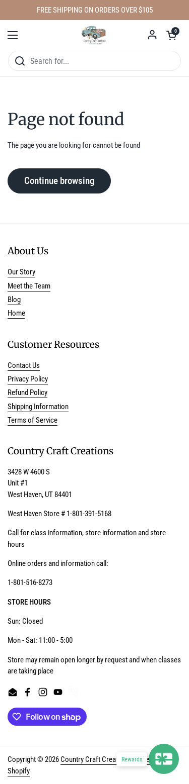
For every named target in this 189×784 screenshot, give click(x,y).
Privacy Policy (28, 378)
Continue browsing (59, 180)
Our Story (21, 271)
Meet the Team (29, 285)
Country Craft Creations (95, 759)
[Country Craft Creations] (94, 35)
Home (16, 313)
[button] (171, 35)
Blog (14, 299)
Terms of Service (32, 420)
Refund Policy (27, 392)
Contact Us (24, 365)
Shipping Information (38, 406)
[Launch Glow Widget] (164, 759)
